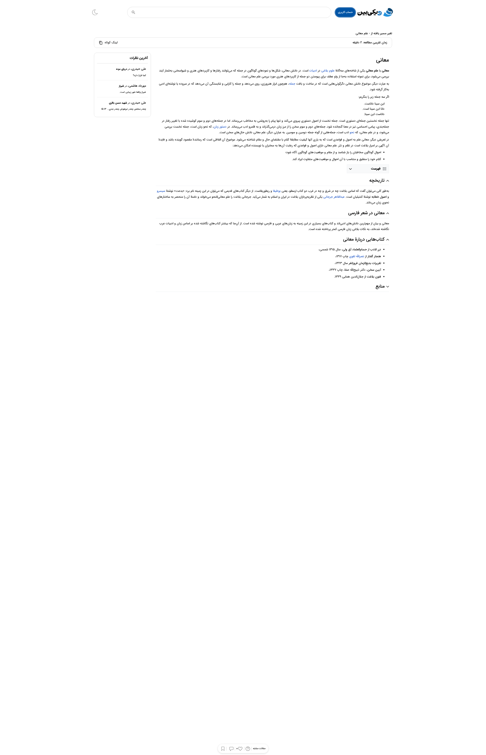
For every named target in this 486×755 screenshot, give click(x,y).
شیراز (121, 86)
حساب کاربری (345, 12)
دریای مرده (121, 69)
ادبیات (313, 70)
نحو (352, 132)
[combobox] (234, 12)
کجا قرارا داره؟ (139, 75)
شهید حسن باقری (118, 103)
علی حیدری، (138, 69)
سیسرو (161, 191)
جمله (292, 83)
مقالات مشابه (259, 748)
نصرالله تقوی (356, 256)
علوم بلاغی (328, 70)
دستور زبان (220, 126)
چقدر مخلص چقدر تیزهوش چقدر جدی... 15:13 (123, 109)
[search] (133, 12)
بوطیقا (277, 191)
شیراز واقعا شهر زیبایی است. (132, 92)
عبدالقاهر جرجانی (334, 196)
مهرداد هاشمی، (137, 85)
